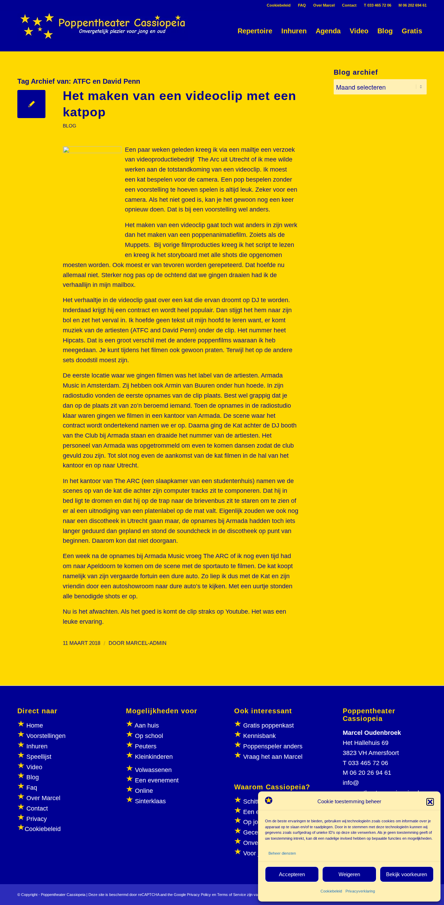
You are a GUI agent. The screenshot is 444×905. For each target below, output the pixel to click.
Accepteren (292, 874)
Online (144, 790)
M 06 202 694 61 (413, 5)
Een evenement (157, 780)
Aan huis (147, 725)
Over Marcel (324, 5)
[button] (430, 801)
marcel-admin (146, 643)
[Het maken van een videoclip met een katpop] (31, 104)
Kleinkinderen (153, 756)
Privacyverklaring (360, 891)
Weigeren (349, 874)
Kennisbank (259, 735)
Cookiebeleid (331, 891)
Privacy (36, 818)
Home (34, 725)
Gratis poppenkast (268, 725)
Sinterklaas (150, 801)
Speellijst (38, 756)
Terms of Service (231, 894)
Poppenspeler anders (271, 746)
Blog (32, 777)
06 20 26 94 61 (370, 772)
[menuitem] (278, 5)
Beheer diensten (282, 853)
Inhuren (37, 746)
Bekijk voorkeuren (406, 874)
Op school (149, 735)
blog (69, 125)
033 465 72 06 (368, 762)
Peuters (145, 746)
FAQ (302, 5)
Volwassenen (152, 769)
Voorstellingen (46, 735)
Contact (349, 5)
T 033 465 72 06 (377, 5)
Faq (31, 787)
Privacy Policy (199, 894)
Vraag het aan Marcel (272, 756)
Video (34, 767)
